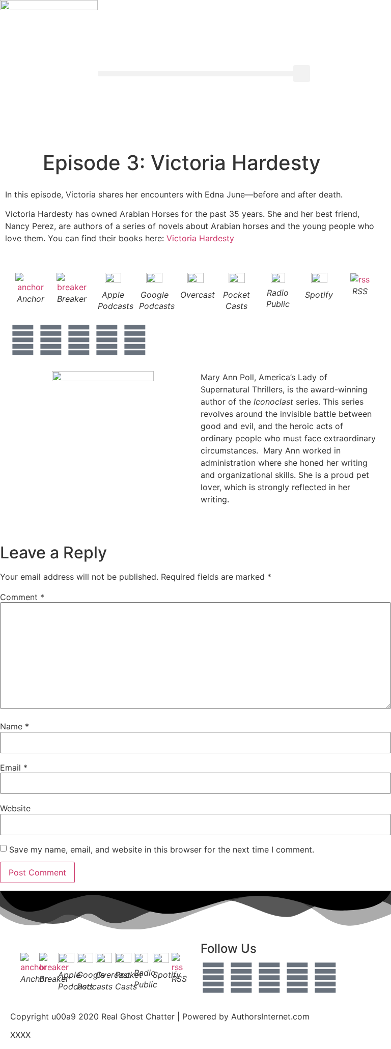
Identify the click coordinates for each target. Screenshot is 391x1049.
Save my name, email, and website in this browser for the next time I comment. (161, 849)
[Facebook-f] (213, 977)
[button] (195, 73)
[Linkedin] (107, 340)
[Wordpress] (325, 977)
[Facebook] (23, 340)
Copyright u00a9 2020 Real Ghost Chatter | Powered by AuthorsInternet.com (160, 1016)
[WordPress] (135, 340)
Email (13, 767)
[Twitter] (51, 340)
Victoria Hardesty (200, 238)
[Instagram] (79, 340)
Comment (22, 597)
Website (15, 808)
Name (14, 726)
